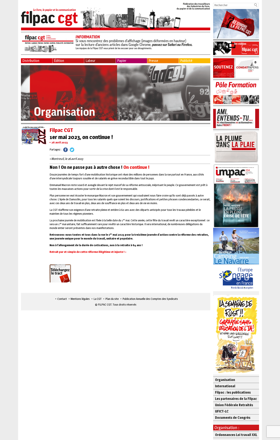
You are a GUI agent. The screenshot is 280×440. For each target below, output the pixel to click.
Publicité (186, 61)
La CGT (98, 299)
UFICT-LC (222, 411)
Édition (59, 61)
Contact (62, 299)
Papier (121, 61)
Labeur (90, 61)
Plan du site (112, 299)
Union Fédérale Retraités (234, 405)
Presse (153, 61)
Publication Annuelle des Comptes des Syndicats (150, 299)
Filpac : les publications (233, 392)
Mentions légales (80, 299)
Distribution (30, 61)
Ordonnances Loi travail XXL (236, 435)
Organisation (225, 380)
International (225, 386)
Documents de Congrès (232, 418)
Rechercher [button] (256, 5)
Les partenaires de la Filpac (236, 399)
